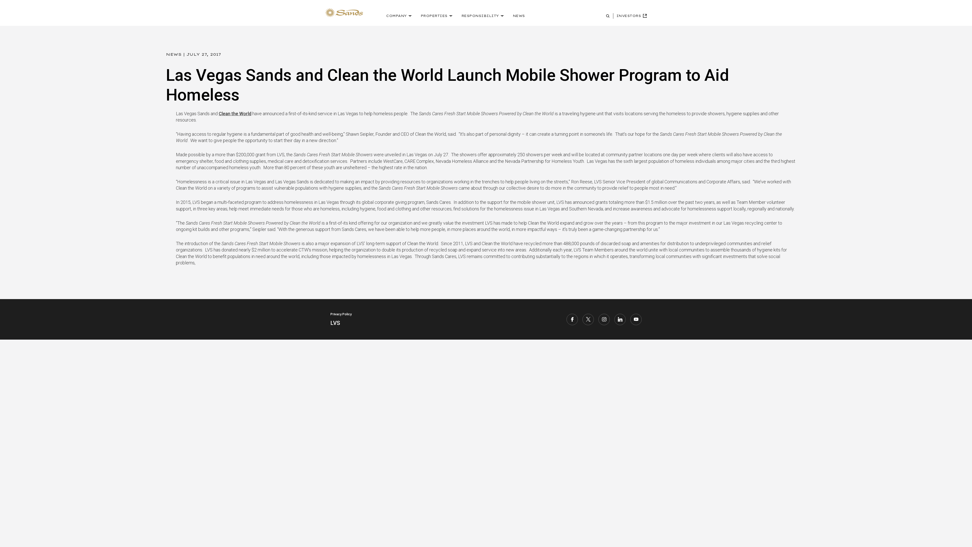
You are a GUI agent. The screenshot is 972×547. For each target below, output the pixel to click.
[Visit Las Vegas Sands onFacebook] (572, 319)
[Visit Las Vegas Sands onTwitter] (588, 319)
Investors (628, 16)
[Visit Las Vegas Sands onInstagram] (604, 319)
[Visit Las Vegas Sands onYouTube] (636, 319)
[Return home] (344, 12)
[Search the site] (608, 16)
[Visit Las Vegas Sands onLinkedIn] (620, 319)
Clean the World (235, 113)
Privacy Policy (341, 314)
